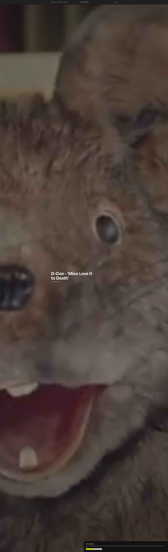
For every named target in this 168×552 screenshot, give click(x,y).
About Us (53, 2)
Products (65, 2)
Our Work (59, 2)
